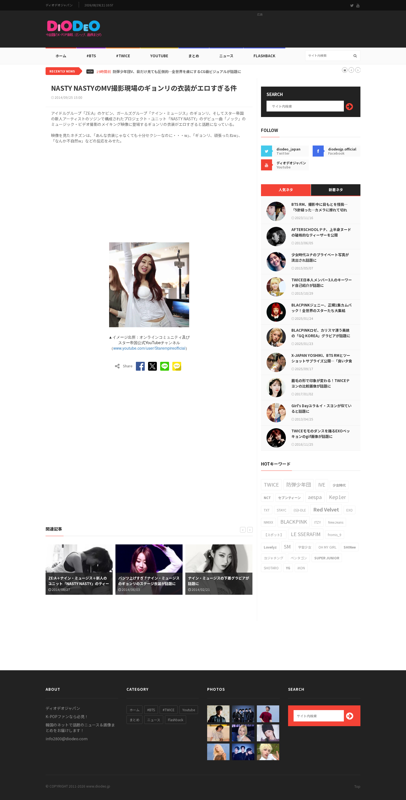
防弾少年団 (298, 484)
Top (357, 786)
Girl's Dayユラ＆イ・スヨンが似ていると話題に (321, 408)
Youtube (188, 709)
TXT (267, 510)
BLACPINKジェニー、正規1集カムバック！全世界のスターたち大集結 (321, 307)
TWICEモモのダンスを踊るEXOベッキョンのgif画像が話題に (320, 433)
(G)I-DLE (300, 510)
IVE (321, 484)
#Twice (123, 55)
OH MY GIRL (327, 547)
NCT (267, 497)
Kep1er (337, 496)
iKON (301, 567)
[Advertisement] (259, 30)
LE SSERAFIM (306, 533)
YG (288, 567)
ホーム (61, 55)
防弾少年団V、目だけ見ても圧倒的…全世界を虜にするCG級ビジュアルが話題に (177, 72)
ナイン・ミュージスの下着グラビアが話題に (218, 580)
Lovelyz (270, 547)
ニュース (226, 55)
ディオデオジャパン (59, 5)
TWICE (271, 484)
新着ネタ (336, 189)
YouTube (159, 55)
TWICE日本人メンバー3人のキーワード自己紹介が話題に (321, 282)
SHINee (350, 547)
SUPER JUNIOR (326, 557)
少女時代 (339, 485)
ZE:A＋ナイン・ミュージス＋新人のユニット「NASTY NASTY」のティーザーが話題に (78, 583)
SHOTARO (271, 567)
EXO (349, 510)
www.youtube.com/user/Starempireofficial (149, 348)
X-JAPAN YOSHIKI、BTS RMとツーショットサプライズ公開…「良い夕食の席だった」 (321, 361)
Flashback (264, 55)
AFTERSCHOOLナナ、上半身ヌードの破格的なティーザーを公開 (321, 232)
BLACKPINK (293, 521)
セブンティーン (289, 497)
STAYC (281, 510)
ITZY (317, 522)
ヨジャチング (273, 557)
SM (287, 546)
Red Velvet (326, 509)
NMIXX (268, 522)
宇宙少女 (304, 547)
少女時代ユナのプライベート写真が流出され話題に (320, 257)
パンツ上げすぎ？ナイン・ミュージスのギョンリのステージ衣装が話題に (149, 580)
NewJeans (335, 522)
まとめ (193, 55)
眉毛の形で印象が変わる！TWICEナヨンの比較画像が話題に (320, 383)
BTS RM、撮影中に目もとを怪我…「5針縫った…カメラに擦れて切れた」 (319, 210)
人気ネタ (286, 189)
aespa (315, 496)
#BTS (91, 55)
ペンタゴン (299, 557)
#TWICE (169, 709)
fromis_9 (334, 534)
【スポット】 (274, 534)
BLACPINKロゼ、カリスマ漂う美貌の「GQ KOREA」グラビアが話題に (320, 333)
